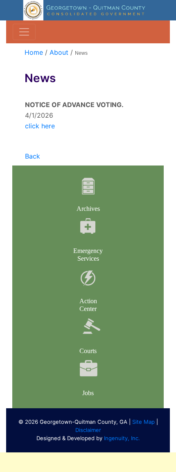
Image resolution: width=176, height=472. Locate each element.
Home (34, 52)
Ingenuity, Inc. (122, 438)
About (59, 52)
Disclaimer (88, 430)
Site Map (143, 421)
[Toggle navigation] (24, 32)
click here (40, 126)
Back (32, 156)
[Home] (88, 10)
